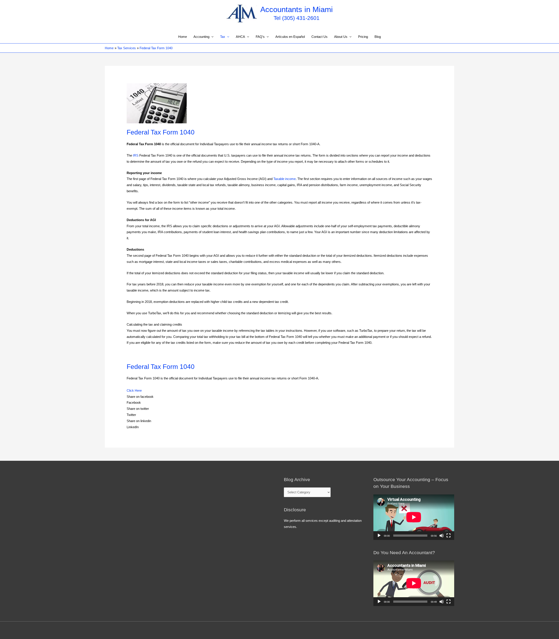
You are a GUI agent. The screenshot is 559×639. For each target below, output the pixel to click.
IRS (135, 155)
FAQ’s (260, 36)
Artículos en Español (290, 36)
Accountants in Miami (296, 9)
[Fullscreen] (448, 535)
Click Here (134, 390)
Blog (377, 36)
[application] (413, 517)
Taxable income (284, 179)
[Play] (379, 535)
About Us (340, 36)
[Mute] (441, 535)
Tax (222, 36)
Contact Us (319, 36)
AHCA (240, 36)
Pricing (363, 36)
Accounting (201, 36)
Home (182, 36)
